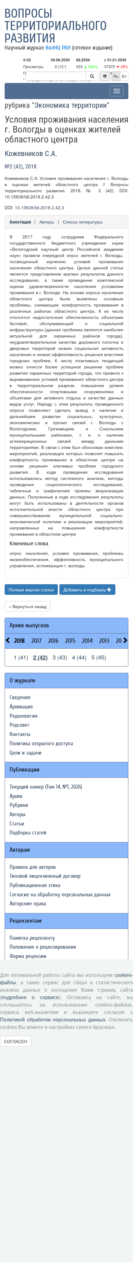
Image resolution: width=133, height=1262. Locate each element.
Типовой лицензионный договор (45, 876)
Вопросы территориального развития (55, 26)
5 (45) (99, 657)
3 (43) (60, 657)
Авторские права (28, 903)
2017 (36, 640)
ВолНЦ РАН (58, 47)
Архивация (21, 706)
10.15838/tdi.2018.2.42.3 (39, 207)
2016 (53, 640)
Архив (16, 796)
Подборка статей (28, 832)
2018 (19, 640)
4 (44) (79, 657)
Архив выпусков (29, 625)
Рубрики (19, 805)
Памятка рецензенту (32, 938)
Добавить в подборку (85, 589)
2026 (121, 640)
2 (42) (40, 657)
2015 (70, 640)
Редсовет (19, 725)
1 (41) (21, 657)
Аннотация (20, 222)
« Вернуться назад (27, 606)
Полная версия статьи (31, 589)
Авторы (46, 222)
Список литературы (82, 222)
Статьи (17, 823)
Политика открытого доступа (41, 743)
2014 (87, 640)
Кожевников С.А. (31, 153)
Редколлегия (23, 716)
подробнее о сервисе (30, 997)
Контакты (20, 734)
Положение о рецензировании (43, 947)
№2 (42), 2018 (20, 166)
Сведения (20, 697)
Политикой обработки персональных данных (52, 1019)
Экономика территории (70, 105)
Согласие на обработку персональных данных (60, 894)
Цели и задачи (25, 753)
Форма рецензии (28, 956)
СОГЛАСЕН (15, 1041)
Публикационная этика (35, 885)
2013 (104, 640)
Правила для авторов (33, 867)
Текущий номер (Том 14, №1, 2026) (46, 787)
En (124, 76)
